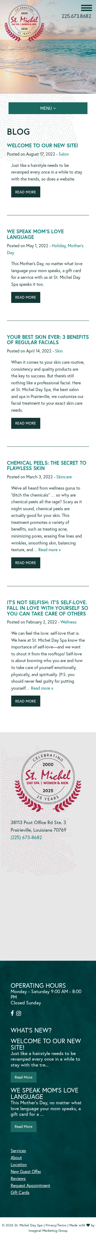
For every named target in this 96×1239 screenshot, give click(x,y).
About (16, 1157)
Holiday (59, 245)
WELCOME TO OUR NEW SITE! (42, 145)
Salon (64, 154)
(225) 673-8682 (26, 837)
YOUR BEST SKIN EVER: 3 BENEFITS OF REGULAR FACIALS (48, 339)
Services (18, 1150)
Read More (23, 1077)
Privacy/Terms (56, 1225)
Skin (59, 351)
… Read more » (47, 549)
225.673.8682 (76, 16)
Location (19, 1164)
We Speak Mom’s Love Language (35, 234)
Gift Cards (20, 1192)
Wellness (69, 622)
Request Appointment (30, 1185)
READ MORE (25, 191)
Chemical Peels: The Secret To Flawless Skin (46, 465)
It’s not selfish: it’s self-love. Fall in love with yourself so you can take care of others (47, 608)
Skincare (64, 476)
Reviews (18, 1178)
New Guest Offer (26, 1171)
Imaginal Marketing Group (48, 1230)
